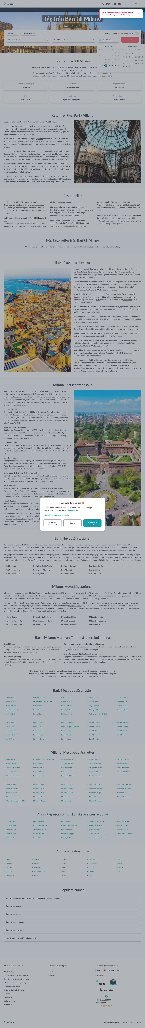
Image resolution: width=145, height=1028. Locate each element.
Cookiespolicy (72, 510)
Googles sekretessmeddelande (57, 515)
